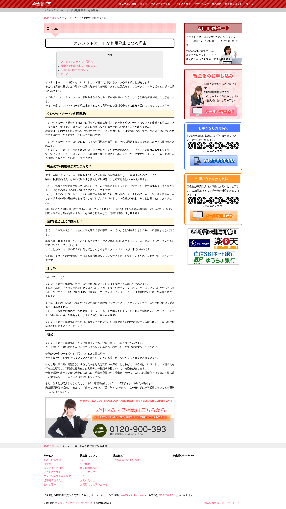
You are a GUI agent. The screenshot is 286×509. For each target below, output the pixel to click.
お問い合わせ (87, 480)
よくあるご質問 (182, 4)
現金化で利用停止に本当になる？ (79, 65)
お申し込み (50, 484)
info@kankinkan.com (132, 495)
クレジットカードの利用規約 (77, 61)
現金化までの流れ (160, 4)
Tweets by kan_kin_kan (126, 459)
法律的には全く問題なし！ (76, 69)
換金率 (143, 4)
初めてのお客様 (127, 4)
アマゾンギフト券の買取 (208, 4)
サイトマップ (87, 472)
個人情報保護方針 (90, 467)
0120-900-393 (166, 495)
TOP (46, 17)
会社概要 (85, 463)
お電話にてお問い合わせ (93, 484)
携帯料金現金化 (233, 4)
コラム (249, 4)
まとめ (64, 73)
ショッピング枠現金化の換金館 (74, 502)
